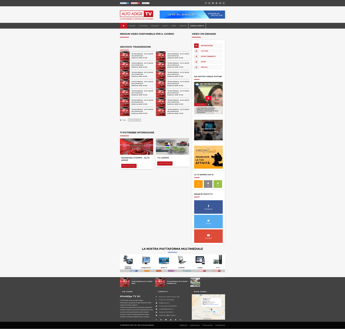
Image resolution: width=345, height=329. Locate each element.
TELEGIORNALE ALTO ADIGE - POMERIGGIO (177, 282)
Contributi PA (220, 325)
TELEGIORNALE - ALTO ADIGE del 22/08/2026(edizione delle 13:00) (178, 83)
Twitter (208, 220)
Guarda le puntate (129, 166)
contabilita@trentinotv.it (166, 309)
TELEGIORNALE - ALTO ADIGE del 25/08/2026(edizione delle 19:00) (142, 56)
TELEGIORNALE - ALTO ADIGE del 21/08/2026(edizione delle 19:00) (142, 93)
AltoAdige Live (208, 129)
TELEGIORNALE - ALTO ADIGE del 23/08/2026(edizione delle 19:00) (142, 74)
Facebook (208, 205)
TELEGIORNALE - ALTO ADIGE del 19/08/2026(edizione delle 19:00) (142, 111)
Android (218, 183)
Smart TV (198, 183)
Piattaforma (143, 25)
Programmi (155, 25)
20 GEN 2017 (200, 104)
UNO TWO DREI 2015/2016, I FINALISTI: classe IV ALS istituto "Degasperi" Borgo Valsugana (207, 110)
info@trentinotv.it (164, 303)
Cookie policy (195, 325)
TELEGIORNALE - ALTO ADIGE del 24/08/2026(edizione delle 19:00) (142, 65)
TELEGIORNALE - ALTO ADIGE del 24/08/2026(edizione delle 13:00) (178, 65)
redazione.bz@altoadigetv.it (167, 315)
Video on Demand (134, 120)
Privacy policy (208, 325)
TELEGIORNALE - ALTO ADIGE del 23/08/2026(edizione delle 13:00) (178, 74)
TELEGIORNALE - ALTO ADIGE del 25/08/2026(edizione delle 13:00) (178, 56)
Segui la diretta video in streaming (208, 132)
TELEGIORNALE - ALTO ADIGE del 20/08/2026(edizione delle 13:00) (178, 102)
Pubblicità (182, 25)
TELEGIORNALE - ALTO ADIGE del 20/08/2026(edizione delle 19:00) (142, 102)
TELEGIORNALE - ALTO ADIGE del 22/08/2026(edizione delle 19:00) (142, 83)
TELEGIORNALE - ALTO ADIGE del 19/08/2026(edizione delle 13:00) (178, 111)
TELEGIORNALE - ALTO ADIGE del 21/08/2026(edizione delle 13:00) (178, 93)
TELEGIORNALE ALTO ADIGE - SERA (142, 282)
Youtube (208, 234)
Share (174, 25)
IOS (208, 183)
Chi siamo (132, 25)
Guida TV (165, 25)
